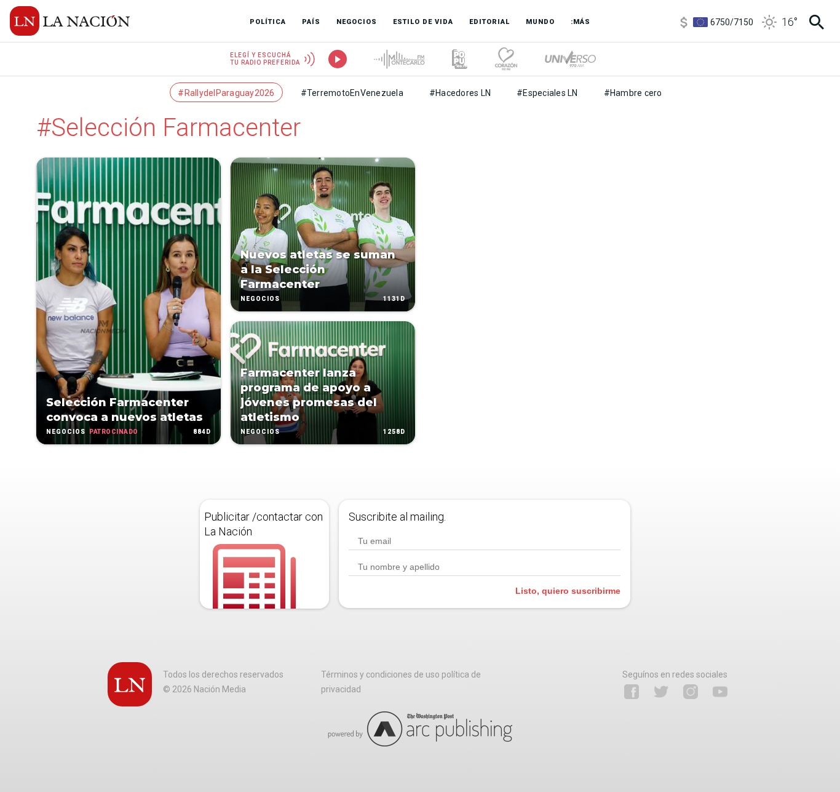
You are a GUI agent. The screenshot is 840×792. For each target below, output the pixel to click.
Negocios (65, 431)
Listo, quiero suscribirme (567, 591)
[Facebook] (631, 692)
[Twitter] (661, 692)
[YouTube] (720, 692)
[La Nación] (70, 21)
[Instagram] (690, 692)
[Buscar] (816, 22)
